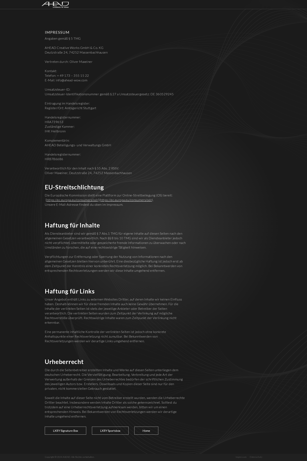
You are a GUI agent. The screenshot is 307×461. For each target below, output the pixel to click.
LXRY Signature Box (65, 430)
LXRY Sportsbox (110, 430)
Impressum (241, 457)
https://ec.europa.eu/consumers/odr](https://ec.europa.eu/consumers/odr (99, 200)
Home (146, 430)
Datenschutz (256, 457)
